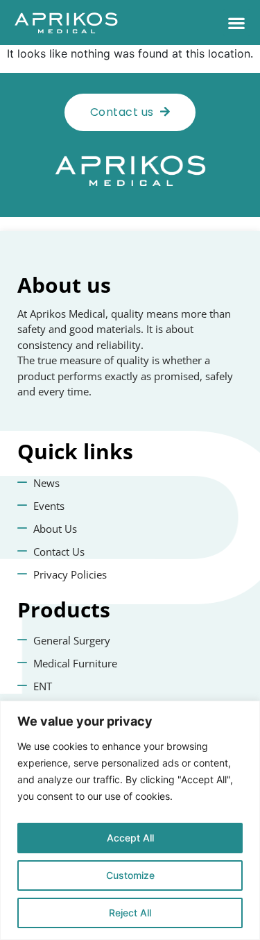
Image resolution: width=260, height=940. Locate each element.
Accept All (130, 838)
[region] (130, 820)
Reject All (130, 912)
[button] (236, 22)
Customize (130, 875)
